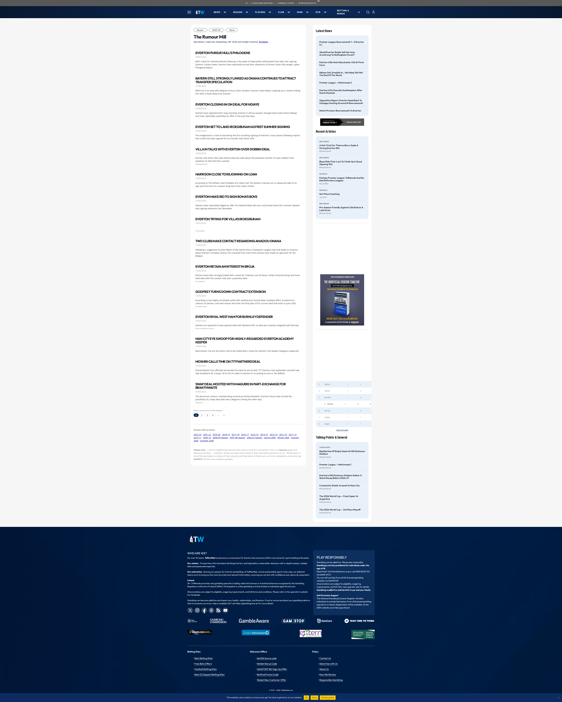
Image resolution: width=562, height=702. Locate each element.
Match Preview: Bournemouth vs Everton (340, 110)
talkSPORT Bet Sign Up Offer (272, 669)
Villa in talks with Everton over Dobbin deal (232, 149)
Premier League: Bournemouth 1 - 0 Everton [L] (341, 43)
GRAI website (323, 607)
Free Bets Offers (203, 663)
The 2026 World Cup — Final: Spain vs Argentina (338, 497)
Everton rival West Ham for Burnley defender (234, 317)
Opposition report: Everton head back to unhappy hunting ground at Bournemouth (341, 101)
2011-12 (293, 434)
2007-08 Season (237, 437)
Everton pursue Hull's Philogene (222, 53)
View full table (342, 430)
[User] (373, 12)
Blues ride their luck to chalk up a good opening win (340, 163)
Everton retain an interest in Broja (225, 266)
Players (260, 12)
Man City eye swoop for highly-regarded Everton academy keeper (244, 340)
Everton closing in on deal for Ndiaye (227, 104)
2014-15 (264, 434)
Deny (314, 697)
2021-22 (207, 434)
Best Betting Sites (204, 658)
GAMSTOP (333, 580)
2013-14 (273, 434)
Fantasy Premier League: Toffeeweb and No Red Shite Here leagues (341, 179)
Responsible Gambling (331, 679)
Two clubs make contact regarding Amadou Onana (238, 241)
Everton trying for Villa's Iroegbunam (228, 219)
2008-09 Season (220, 437)
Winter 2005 (283, 437)
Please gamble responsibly (263, 3)
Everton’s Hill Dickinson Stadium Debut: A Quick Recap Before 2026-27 (340, 476)
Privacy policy (327, 697)
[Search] (367, 12)
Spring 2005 (270, 437)
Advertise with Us (328, 663)
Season (237, 12)
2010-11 (197, 437)
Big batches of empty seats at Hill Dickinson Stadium (342, 452)
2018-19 (226, 434)
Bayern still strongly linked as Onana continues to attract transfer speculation (245, 80)
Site (318, 12)
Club (281, 12)
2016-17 (245, 434)
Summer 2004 (207, 440)
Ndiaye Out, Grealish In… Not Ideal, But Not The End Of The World (341, 74)
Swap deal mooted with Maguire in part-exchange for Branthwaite (240, 386)
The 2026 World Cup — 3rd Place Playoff (339, 509)
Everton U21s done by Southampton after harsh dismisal (340, 91)
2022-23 (197, 434)
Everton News (352, 122)
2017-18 (235, 434)
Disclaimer (263, 42)
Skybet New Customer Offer (271, 679)
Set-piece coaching (329, 194)
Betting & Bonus (343, 12)
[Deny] (558, 697)
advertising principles (307, 3)
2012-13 (283, 434)
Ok (306, 697)
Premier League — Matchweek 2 (335, 82)
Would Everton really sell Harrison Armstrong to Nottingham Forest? (337, 53)
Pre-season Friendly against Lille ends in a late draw (341, 208)
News (217, 12)
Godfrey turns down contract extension (230, 292)
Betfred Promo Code (268, 674)
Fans (300, 12)
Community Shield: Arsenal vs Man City (339, 485)
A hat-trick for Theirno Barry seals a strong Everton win (338, 146)
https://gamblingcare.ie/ (247, 603)
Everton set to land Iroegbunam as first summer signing (242, 127)
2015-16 (254, 434)
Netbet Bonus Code (267, 663)
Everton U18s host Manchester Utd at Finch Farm (341, 63)
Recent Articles (326, 132)
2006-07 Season (254, 437)
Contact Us (325, 658)
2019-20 (216, 434)
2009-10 (207, 437)
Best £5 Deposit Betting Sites (210, 674)
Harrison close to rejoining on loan (226, 174)
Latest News (324, 31)
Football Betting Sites (206, 669)
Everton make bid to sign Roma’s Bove (226, 197)
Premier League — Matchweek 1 (335, 464)
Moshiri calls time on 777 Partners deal (227, 361)
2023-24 (216, 30)
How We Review (327, 674)
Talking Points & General (331, 437)
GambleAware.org (340, 571)
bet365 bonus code (267, 658)
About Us (324, 669)
